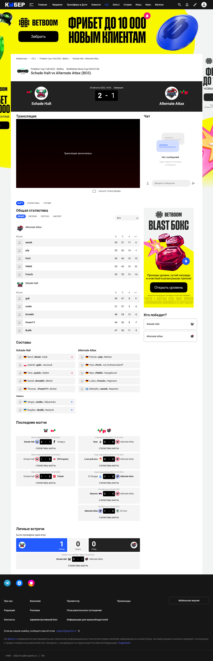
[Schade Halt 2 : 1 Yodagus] (31, 92)
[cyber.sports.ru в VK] (20, 584)
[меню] (31, 5)
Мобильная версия (189, 600)
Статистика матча (46, 448)
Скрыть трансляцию (110, 191)
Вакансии (35, 601)
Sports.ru (12, 639)
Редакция (9, 610)
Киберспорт (21, 58)
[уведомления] (187, 5)
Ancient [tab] (57, 216)
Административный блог (44, 619)
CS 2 (33, 58)
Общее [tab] (20, 216)
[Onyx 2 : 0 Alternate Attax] (187, 92)
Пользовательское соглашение (84, 610)
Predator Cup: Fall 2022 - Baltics (54, 58)
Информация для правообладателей (87, 619)
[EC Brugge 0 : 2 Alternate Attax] (183, 91)
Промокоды (124, 601)
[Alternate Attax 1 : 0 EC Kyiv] (180, 92)
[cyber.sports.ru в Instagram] (32, 584)
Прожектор (73, 601)
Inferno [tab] (32, 216)
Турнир (47, 203)
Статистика (33, 203)
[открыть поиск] (179, 5)
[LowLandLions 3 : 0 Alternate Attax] (185, 93)
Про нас (8, 601)
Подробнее (124, 643)
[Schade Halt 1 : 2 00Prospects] (29, 92)
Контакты (9, 619)
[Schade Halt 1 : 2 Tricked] (27, 92)
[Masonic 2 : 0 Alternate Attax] (182, 92)
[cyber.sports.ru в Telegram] (8, 584)
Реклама (35, 610)
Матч (20, 203)
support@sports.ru (66, 631)
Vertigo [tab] (45, 216)
